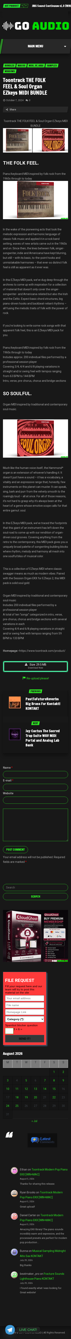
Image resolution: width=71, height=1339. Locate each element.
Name (8, 767)
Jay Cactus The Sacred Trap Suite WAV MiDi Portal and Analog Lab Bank (43, 738)
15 (54, 1088)
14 (44, 1088)
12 (26, 1088)
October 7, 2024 (14, 100)
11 (17, 1088)
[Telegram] (10, 1329)
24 (7, 1105)
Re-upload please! (38, 678)
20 (35, 1097)
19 (26, 1097)
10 (7, 1088)
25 (17, 1105)
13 (35, 1088)
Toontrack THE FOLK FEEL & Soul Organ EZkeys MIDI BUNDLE (25, 86)
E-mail (8, 780)
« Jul (34, 1121)
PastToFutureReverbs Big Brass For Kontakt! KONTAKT (43, 703)
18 (17, 1097)
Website (8, 793)
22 (54, 1097)
